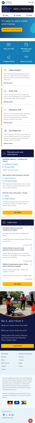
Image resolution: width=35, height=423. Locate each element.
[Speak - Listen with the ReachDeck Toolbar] (30, 421)
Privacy (3, 369)
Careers (3, 366)
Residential (4, 353)
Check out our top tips (11, 29)
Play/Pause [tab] (11, 38)
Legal (20, 363)
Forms (21, 366)
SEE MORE (17, 212)
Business (3, 357)
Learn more (17, 346)
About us (21, 357)
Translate (18, 15)
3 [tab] (6, 38)
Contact (21, 360)
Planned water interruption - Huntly (15, 193)
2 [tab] (4, 38)
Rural (2, 360)
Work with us (5, 363)
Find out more (9, 83)
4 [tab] (9, 38)
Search (30, 15)
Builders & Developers (25, 353)
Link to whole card (17, 76)
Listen (6, 15)
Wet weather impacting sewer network (16, 175)
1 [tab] (1, 38)
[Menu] (33, 2)
